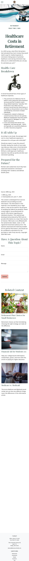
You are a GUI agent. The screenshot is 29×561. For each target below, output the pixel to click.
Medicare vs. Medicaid (10, 385)
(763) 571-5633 (16, 538)
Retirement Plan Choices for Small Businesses (13, 316)
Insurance (14, 558)
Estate (14, 557)
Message (3, 263)
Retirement (14, 553)
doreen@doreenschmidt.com (14, 548)
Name (3, 246)
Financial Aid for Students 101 (13, 351)
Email (2, 254)
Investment (14, 555)
